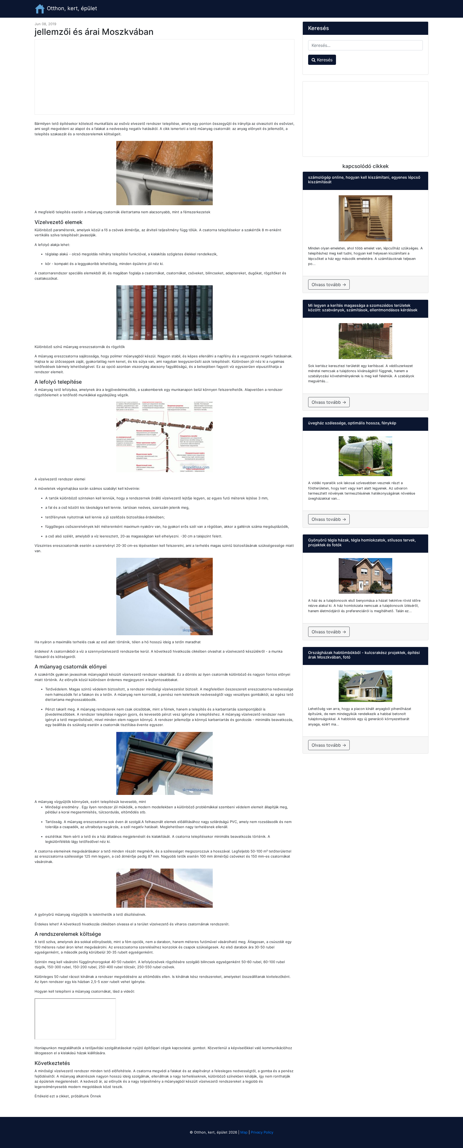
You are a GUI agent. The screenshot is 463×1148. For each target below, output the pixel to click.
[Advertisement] (164, 76)
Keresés (324, 59)
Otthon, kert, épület (71, 8)
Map (244, 1132)
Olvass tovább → (329, 284)
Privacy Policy (262, 1132)
